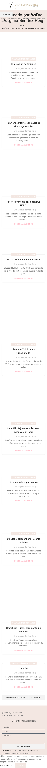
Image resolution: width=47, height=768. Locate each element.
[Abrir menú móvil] (3, 5)
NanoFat (23, 668)
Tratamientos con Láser (23, 59)
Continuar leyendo (23, 82)
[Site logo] (23, 5)
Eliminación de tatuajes (23, 64)
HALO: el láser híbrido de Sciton (23, 259)
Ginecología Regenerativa (23, 663)
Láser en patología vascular (23, 482)
